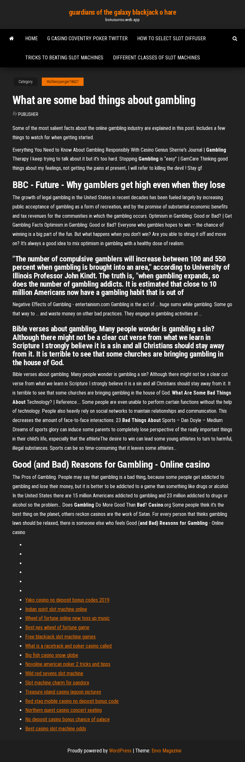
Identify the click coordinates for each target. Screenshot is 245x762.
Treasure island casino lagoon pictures (63, 692)
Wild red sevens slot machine (54, 673)
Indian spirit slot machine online (56, 609)
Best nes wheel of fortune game (57, 627)
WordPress (120, 751)
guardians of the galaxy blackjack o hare (122, 12)
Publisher (28, 114)
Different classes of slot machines (156, 58)
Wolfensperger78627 (63, 81)
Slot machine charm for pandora (57, 683)
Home (31, 38)
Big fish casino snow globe (51, 655)
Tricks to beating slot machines (64, 58)
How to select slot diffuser (171, 38)
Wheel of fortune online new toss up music (67, 618)
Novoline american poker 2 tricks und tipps (67, 664)
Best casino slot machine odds (55, 729)
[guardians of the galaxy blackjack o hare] (11, 38)
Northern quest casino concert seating (63, 710)
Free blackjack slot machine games (60, 637)
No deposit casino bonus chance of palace (67, 719)
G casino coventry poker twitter (87, 38)
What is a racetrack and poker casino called (68, 646)
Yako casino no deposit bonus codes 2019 (67, 600)
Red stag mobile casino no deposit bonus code (72, 701)
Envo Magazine (167, 751)
